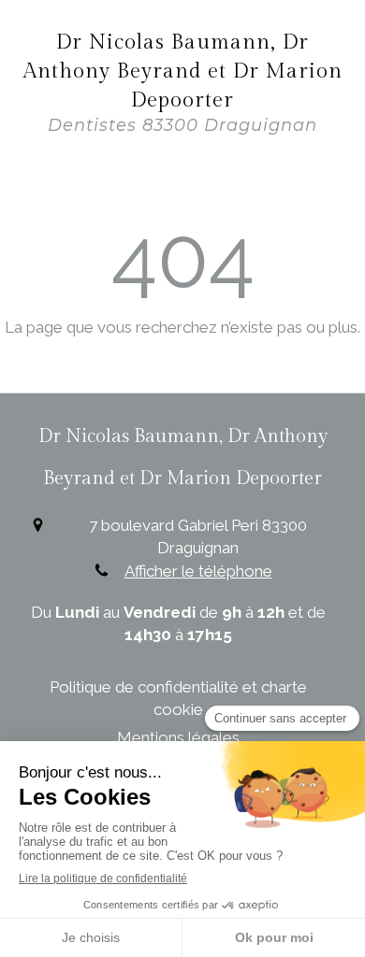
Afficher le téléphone (198, 571)
